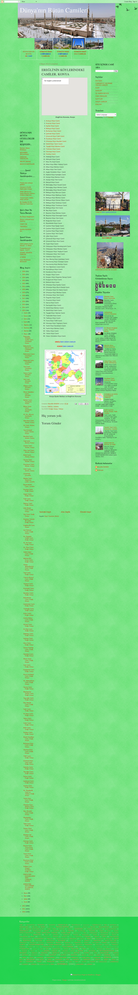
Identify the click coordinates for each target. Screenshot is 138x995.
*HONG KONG (26, 934)
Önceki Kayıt (85, 512)
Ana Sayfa (65, 512)
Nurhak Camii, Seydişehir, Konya (27, 401)
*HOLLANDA (115, 933)
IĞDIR (31, 957)
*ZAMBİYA (34, 949)
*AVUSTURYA (86, 925)
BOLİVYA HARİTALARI (27, 164)
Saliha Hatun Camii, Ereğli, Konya (28, 553)
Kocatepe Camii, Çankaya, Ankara (109, 379)
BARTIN (116, 953)
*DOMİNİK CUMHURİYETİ (94, 929)
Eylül (25, 322)
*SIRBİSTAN (77, 942)
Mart (25, 896)
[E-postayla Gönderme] (75, 404)
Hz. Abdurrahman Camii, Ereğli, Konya (28, 682)
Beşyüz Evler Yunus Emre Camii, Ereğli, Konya (28, 848)
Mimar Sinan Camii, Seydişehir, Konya (27, 409)
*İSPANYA (108, 949)
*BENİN (42, 927)
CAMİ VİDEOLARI (101, 96)
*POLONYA (32, 942)
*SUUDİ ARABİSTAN (54, 945)
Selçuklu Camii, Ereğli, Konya (28, 768)
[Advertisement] (65, 493)
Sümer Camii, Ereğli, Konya (28, 777)
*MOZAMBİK (38, 940)
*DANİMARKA (78, 929)
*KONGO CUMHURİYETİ (44, 936)
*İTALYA (32, 951)
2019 (24, 292)
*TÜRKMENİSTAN (47, 946)
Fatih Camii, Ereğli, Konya (28, 499)
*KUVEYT (64, 936)
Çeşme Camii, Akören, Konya (28, 446)
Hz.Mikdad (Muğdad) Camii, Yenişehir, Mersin (110, 329)
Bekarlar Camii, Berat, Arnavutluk (109, 297)
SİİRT (21, 961)
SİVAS (113, 959)
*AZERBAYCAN (96, 925)
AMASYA (35, 953)
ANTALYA (55, 953)
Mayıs (26, 334)
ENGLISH (98, 104)
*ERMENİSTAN (36, 931)
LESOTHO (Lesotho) (27, 474)
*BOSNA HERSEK (62, 927)
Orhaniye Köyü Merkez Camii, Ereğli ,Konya (28, 806)
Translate (110, 117)
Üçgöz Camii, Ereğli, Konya (28, 495)
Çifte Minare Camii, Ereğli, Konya (28, 509)
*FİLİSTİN (92, 931)
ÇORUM (33, 964)
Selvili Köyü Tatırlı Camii (54, 144)
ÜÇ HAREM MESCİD (102, 93)
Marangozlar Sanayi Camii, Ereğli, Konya (28, 693)
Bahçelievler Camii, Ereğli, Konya (28, 599)
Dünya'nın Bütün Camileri (54, 10)
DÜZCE (98, 955)
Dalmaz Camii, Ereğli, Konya (28, 504)
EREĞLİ (50, 406)
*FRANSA (71, 931)
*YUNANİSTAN (24, 949)
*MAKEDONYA (39, 939)
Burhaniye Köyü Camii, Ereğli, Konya (28, 745)
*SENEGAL (67, 942)
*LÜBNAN (87, 937)
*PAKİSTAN (97, 941)
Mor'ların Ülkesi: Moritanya (25, 149)
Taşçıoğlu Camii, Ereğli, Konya (28, 699)
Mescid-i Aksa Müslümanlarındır (109, 346)
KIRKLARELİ (86, 957)
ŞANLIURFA (80, 964)
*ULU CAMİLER (67, 947)
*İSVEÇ (116, 949)
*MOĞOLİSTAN (50, 940)
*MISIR (116, 939)
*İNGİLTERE (75, 949)
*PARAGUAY (23, 942)
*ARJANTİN (51, 925)
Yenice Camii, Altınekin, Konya (27, 374)
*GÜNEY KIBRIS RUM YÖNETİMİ (46, 933)
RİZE (67, 959)
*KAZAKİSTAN (104, 934)
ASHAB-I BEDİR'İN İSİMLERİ (26, 253)
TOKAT (39, 962)
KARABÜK (40, 957)
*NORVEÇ (71, 940)
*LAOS (71, 936)
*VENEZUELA (89, 946)
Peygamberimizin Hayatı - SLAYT (25, 249)
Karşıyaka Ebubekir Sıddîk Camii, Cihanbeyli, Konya (28, 340)
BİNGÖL (84, 955)
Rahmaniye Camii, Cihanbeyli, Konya (29, 355)
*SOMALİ (86, 942)
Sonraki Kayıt (45, 512)
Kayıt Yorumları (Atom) (52, 516)
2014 (24, 307)
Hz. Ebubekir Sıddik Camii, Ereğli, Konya (28, 538)
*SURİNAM (113, 942)
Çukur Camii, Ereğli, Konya (28, 614)
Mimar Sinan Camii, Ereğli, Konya (28, 660)
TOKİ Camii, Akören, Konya (28, 470)
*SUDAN (104, 942)
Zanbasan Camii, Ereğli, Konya (28, 782)
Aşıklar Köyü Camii (52, 126)
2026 (24, 271)
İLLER (97, 88)
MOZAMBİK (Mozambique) (24, 153)
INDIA (24, 957)
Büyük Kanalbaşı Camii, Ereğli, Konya (28, 738)
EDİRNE (107, 955)
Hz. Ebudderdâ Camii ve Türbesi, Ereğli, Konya (28, 793)
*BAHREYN (113, 925)
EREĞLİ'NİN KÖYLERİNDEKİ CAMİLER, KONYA (28, 886)
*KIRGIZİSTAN (23, 936)
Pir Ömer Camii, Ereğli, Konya (28, 714)
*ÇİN (46, 949)
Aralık (26, 313)
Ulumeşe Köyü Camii (53, 151)
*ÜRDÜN (65, 949)
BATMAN (25, 955)
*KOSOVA (55, 936)
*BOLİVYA (51, 927)
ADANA (80, 951)
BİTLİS (91, 955)
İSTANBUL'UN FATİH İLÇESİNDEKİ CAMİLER (111, 395)
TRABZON (50, 962)
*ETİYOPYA (56, 931)
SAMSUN (86, 959)
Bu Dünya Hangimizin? (27, 216)
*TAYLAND (99, 944)
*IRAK (46, 934)
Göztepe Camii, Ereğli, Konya (28, 842)
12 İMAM (23, 257)
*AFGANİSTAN (30, 925)
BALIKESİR (104, 953)
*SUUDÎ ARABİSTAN (36, 945)
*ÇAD (41, 949)
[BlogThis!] (81, 404)
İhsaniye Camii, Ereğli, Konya (28, 490)
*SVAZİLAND (68, 944)
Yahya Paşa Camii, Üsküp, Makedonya (110, 362)
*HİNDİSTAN (37, 935)
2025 (24, 274)
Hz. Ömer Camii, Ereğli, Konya (28, 548)
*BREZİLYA (85, 927)
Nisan (26, 893)
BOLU (42, 955)
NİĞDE (42, 959)
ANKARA (44, 953)
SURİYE (97, 959)
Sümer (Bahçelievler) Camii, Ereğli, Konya (28, 567)
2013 (24, 310)
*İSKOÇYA (100, 949)
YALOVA (83, 961)
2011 (24, 909)
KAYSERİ (63, 957)
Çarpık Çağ (23, 224)
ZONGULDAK (103, 961)
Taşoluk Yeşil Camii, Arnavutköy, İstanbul (110, 428)
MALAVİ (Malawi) (25, 161)
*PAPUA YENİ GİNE (110, 940)
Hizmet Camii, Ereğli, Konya (28, 625)
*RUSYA (58, 942)
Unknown (100, 470)
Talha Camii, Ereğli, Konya (28, 824)
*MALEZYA (72, 939)
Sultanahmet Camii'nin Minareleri (110, 313)
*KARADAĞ (85, 934)
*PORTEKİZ (41, 942)
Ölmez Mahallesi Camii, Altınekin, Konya (28, 394)
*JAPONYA (55, 934)
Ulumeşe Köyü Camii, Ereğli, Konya (28, 751)
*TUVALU (37, 946)
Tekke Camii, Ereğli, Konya (28, 719)
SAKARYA (76, 959)
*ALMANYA (41, 925)
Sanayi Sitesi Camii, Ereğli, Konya (28, 830)
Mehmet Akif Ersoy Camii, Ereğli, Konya (28, 560)
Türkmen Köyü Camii (53, 149)
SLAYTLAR (99, 99)
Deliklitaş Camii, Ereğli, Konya (28, 634)
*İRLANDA (92, 949)
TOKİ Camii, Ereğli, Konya (28, 757)
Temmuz (27, 328)
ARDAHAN (67, 953)
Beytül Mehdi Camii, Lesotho (28, 485)
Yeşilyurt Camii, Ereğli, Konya (28, 584)
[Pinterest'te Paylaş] (88, 404)
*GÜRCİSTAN (77, 933)
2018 (24, 295)
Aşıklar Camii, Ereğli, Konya (28, 786)
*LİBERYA (96, 936)
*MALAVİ (50, 939)
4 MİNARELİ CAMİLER (49, 951)
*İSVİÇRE (24, 951)
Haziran (26, 331)
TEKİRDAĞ (29, 962)
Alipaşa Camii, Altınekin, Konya (27, 387)
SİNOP (106, 959)
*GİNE (84, 933)
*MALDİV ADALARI (61, 938)
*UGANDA (57, 946)
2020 (24, 289)
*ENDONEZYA (24, 931)
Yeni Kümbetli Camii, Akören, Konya (28, 431)
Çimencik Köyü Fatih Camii (55, 136)
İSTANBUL (62, 964)
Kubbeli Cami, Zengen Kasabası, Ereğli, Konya (28, 869)
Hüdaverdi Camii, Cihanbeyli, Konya (28, 362)
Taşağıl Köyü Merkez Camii (55, 146)
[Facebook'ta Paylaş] (86, 404)
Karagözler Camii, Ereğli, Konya (28, 670)
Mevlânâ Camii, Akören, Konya (28, 437)
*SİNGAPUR (78, 944)
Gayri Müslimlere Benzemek (25, 260)
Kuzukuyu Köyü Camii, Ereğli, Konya (28, 861)
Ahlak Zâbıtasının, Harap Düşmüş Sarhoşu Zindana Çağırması (27, 193)
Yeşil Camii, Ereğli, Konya (28, 573)
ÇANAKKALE (114, 962)
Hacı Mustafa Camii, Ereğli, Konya (28, 812)
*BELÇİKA (35, 927)
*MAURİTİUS (99, 938)
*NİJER (79, 940)
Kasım (26, 316)
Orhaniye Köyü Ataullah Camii (56, 141)
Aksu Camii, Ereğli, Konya (28, 644)
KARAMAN (51, 957)
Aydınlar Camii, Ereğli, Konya (28, 639)
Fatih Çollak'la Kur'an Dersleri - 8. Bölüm (26, 244)
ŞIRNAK (89, 964)
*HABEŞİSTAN (93, 933)
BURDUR (52, 955)
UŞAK (70, 961)
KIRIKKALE (75, 957)
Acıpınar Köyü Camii (53, 123)
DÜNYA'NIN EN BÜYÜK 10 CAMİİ (106, 270)
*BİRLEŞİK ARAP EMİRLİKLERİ (34, 929)
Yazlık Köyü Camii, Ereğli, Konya (28, 800)
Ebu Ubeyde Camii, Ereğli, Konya (28, 704)
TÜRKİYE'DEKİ (46, 52)
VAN (76, 962)
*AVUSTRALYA (75, 925)
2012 (24, 906)
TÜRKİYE (105, 212)
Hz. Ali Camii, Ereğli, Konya (28, 543)
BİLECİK (74, 955)
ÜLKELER (98, 90)
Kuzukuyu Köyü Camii (53, 139)
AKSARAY (23, 953)
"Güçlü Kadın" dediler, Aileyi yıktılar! (27, 198)
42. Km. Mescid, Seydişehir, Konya (28, 416)
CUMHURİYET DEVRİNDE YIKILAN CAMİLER (103, 84)
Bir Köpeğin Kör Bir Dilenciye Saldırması (26, 203)
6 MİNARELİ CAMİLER (68, 951)
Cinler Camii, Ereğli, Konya (28, 724)
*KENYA (113, 934)
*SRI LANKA (95, 942)
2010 (24, 912)
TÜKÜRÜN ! (23, 226)
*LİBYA (104, 937)
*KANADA (76, 934)
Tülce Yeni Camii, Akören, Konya (28, 451)
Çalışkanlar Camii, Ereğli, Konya (29, 605)
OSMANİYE (59, 959)
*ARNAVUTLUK (62, 925)
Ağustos (26, 325)
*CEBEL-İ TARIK (51, 929)
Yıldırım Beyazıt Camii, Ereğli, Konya (28, 579)
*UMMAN (81, 946)
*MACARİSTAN (114, 936)
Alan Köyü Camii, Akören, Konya (28, 421)
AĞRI (95, 953)
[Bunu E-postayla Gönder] (79, 404)
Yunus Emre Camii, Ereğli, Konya (28, 855)
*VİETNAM (97, 946)
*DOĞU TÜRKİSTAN (110, 929)
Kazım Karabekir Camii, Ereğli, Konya (28, 676)
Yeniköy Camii (51, 154)
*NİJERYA (87, 940)
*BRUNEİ (93, 927)
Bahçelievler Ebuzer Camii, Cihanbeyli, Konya (28, 348)
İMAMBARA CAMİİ (44, 964)
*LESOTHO (78, 936)
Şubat (26, 899)
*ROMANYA (49, 942)
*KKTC (32, 937)
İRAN (52, 964)
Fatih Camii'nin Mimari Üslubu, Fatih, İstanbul (111, 411)
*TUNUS (30, 946)
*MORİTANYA (27, 941)
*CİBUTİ (69, 929)
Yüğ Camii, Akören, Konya (28, 442)
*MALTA (82, 938)
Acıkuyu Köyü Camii (53, 121)
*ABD (21, 925)
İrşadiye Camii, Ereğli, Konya (28, 733)
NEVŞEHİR (31, 959)
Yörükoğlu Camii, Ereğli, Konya (28, 609)
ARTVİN (76, 953)
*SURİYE (22, 945)
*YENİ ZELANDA (113, 946)
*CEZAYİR (62, 929)
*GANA (109, 931)
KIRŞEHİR (96, 957)
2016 (24, 301)
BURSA (63, 955)
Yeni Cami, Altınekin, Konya (27, 381)
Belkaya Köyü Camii (53, 128)
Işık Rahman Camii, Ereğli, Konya (28, 531)
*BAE (105, 925)
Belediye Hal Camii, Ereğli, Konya (28, 836)
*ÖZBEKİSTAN (56, 949)
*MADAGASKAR (27, 938)
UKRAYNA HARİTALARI (24, 157)
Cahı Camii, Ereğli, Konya (28, 666)
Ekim (25, 319)
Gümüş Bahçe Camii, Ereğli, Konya (28, 619)
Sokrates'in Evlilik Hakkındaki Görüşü (26, 188)
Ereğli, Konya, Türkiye (56, 409)
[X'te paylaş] (83, 404)
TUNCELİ (62, 962)
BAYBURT (34, 955)
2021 (24, 286)
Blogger (64, 980)
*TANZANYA (88, 945)
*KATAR (94, 934)
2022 (24, 283)
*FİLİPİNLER (81, 931)
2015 (24, 304)
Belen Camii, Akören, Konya (28, 455)
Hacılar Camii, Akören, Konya (28, 460)
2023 (24, 280)
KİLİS (21, 959)
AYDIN (86, 953)
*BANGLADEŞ (24, 927)
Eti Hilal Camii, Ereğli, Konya (28, 630)
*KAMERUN (66, 934)
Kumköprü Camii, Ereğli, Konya (28, 589)
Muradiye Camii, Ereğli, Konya (28, 594)
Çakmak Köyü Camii (53, 133)
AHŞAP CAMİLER (101, 102)
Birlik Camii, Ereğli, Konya (28, 728)
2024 (24, 277)
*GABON (101, 931)
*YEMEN (104, 946)
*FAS (63, 931)
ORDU (50, 959)
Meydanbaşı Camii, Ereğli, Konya (28, 819)
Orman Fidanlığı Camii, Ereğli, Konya (28, 649)
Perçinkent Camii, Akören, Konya (28, 465)
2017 (24, 298)
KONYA (56, 406)
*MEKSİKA (109, 938)
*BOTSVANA (77, 927)
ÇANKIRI (25, 964)
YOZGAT (92, 962)
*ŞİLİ (38, 951)
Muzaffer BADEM (103, 467)
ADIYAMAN (92, 951)
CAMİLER (46, 56)
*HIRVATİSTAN (104, 933)
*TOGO (106, 944)
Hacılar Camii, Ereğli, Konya (28, 688)
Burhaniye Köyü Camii (53, 131)
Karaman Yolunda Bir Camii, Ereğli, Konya (28, 520)
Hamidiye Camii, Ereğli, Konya (28, 655)
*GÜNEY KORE (66, 933)
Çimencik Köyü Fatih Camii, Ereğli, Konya (28, 762)
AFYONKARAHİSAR (106, 951)
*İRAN (84, 949)
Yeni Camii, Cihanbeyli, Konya (27, 368)
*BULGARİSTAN (104, 927)
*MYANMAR (61, 941)
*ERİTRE (46, 931)
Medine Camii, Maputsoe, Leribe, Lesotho (29, 480)
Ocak (26, 902)
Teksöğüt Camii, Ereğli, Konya (28, 772)
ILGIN (117, 955)
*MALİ (89, 939)
